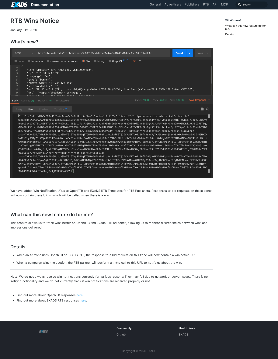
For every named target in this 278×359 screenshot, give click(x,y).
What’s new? (233, 20)
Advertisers (173, 4)
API (215, 4)
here (79, 295)
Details (229, 34)
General (155, 4)
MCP (224, 4)
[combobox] (251, 5)
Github (121, 334)
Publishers (192, 4)
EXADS (183, 334)
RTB (206, 4)
